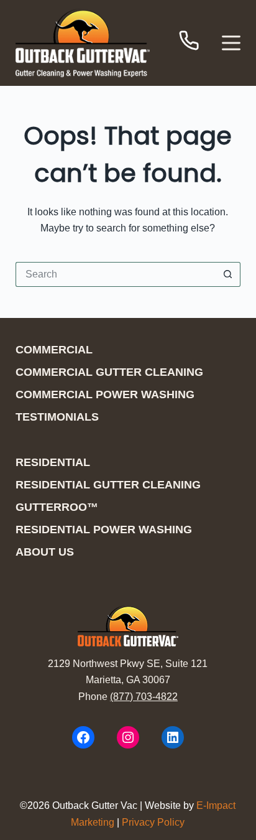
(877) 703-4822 (144, 696)
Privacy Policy (153, 822)
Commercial (54, 349)
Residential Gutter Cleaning (108, 484)
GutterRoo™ (57, 507)
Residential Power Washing (104, 529)
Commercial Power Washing (105, 394)
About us (45, 552)
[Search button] (228, 274)
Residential (53, 462)
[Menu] (231, 43)
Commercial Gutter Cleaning (109, 372)
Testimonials (57, 417)
